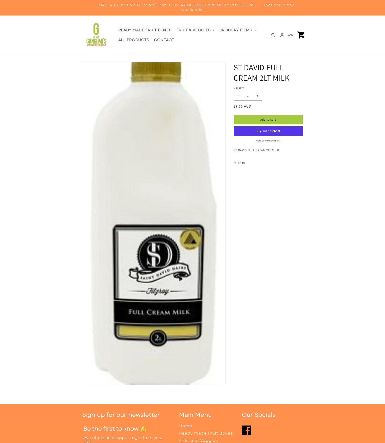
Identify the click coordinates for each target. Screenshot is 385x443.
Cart (291, 35)
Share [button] (242, 162)
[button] (195, 30)
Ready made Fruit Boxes (206, 433)
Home (185, 426)
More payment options (268, 140)
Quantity (239, 87)
